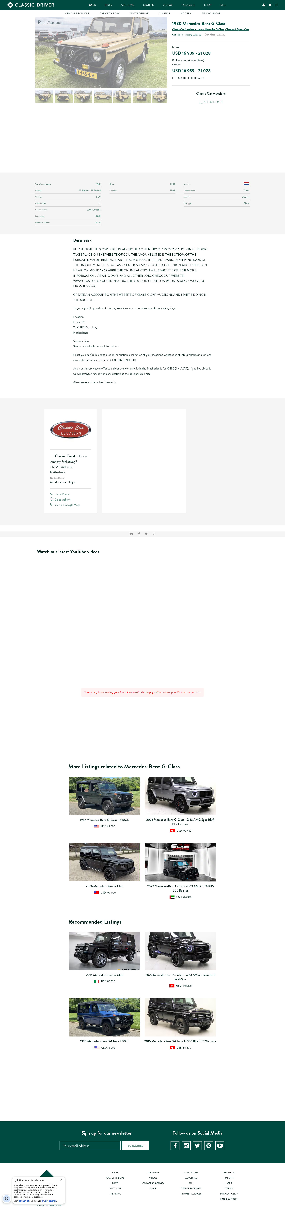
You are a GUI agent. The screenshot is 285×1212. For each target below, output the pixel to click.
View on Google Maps (67, 505)
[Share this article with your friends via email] (131, 534)
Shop (207, 5)
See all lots (213, 102)
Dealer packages (191, 1188)
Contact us (191, 1172)
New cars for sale (77, 13)
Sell (223, 5)
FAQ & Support (229, 1199)
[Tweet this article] (146, 534)
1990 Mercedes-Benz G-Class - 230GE (104, 1041)
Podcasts (188, 5)
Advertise (191, 1177)
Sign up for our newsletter (106, 1133)
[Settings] (270, 5)
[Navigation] (276, 5)
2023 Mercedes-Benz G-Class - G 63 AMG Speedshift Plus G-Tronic (180, 821)
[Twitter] (197, 1145)
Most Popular (139, 13)
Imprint (229, 1177)
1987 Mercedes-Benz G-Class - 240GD (104, 820)
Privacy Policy (229, 1193)
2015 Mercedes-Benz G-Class (104, 975)
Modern (186, 13)
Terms (229, 1188)
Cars (92, 5)
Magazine (153, 1172)
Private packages (191, 1193)
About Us (229, 1172)
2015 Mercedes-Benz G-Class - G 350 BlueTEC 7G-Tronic (180, 1041)
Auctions (127, 5)
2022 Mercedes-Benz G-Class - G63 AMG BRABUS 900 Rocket (180, 888)
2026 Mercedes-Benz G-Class (105, 886)
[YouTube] (219, 1145)
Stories (148, 5)
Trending (115, 1193)
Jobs (229, 1183)
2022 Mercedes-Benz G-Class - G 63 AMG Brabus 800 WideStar (180, 977)
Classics (164, 13)
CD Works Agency (153, 1183)
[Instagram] (186, 1145)
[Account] (264, 5)
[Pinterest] (208, 1145)
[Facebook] (175, 1145)
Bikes (108, 5)
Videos (168, 5)
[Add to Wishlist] (154, 534)
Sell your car (211, 13)
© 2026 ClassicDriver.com (49, 1205)
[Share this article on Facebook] (139, 534)
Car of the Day (109, 13)
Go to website (63, 499)
